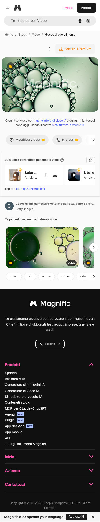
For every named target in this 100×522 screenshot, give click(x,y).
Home (9, 35)
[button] (50, 344)
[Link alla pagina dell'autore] (9, 207)
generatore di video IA (51, 120)
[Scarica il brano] (54, 175)
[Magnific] (50, 304)
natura (65, 276)
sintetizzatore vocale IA (68, 125)
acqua (46, 276)
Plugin (14, 420)
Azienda (12, 470)
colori (14, 276)
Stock (22, 35)
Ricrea (64, 141)
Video (36, 35)
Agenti (14, 414)
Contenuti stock (17, 402)
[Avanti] (93, 139)
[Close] (93, 517)
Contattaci (15, 484)
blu (30, 276)
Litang (89, 173)
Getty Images (24, 209)
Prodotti (12, 364)
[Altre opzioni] (49, 49)
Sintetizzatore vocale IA (23, 396)
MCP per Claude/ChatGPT (25, 408)
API (7, 438)
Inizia (9, 456)
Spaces (11, 373)
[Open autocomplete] (10, 21)
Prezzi (68, 8)
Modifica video (24, 141)
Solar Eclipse (31, 173)
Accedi (86, 8)
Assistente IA (15, 379)
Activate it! (76, 517)
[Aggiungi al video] (45, 175)
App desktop (19, 426)
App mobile (13, 432)
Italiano (50, 344)
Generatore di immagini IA (25, 385)
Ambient (30, 177)
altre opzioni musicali (30, 189)
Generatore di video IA (22, 391)
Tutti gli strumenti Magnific (25, 444)
